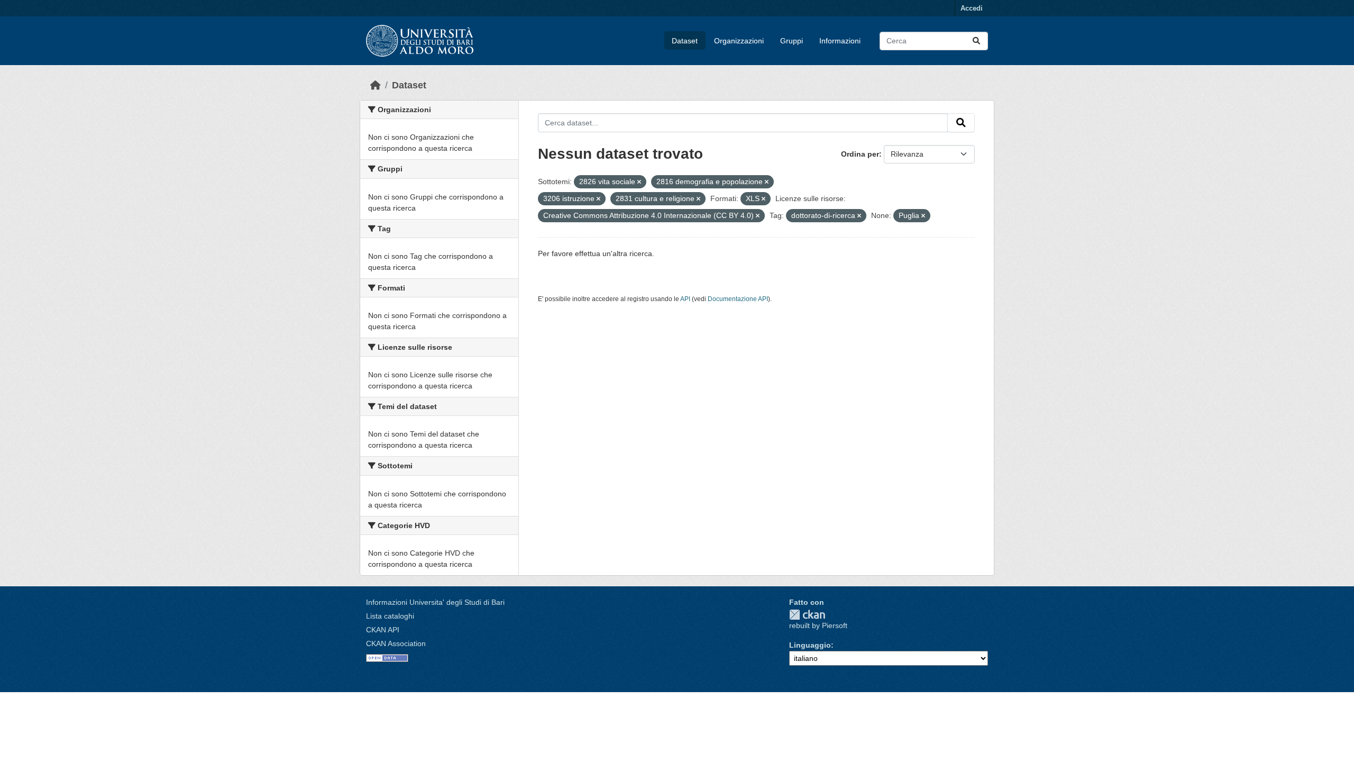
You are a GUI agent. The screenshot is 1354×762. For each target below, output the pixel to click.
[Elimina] (639, 182)
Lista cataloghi (390, 616)
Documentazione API (738, 299)
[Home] (375, 85)
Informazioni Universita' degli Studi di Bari (435, 602)
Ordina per (860, 154)
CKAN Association (396, 643)
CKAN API (382, 629)
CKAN (807, 614)
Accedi (971, 8)
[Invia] (976, 41)
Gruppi (791, 41)
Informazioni (840, 41)
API (685, 299)
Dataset (685, 41)
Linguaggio (810, 645)
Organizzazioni (739, 41)
